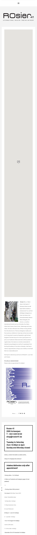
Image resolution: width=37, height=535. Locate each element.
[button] (18, 3)
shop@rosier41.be (14, 437)
